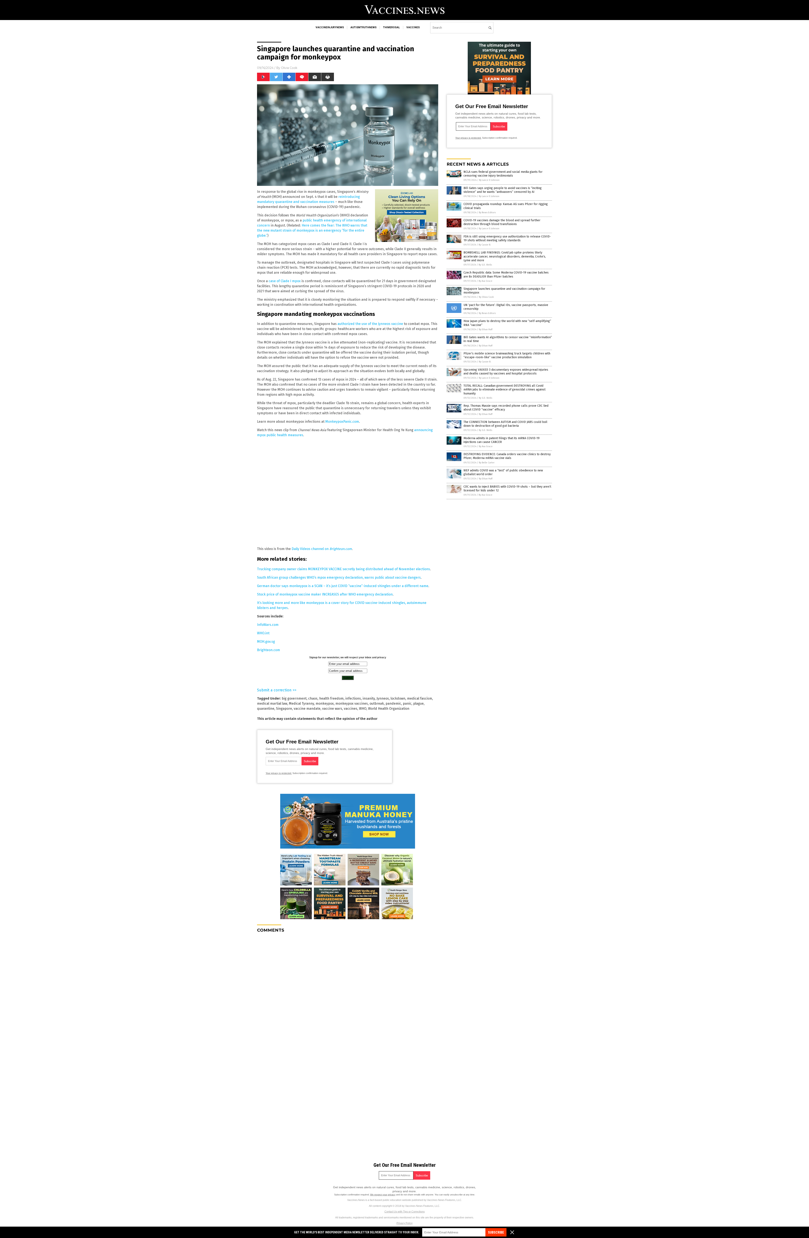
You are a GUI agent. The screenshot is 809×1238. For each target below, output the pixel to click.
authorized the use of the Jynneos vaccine (370, 324)
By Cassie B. (485, 244)
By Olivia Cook (486, 297)
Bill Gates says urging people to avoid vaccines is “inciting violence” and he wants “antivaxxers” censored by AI (502, 190)
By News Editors (487, 212)
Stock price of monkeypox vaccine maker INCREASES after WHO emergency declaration (325, 594)
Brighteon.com (268, 650)
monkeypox (325, 703)
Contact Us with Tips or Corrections (404, 1211)
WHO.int (263, 633)
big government (294, 698)
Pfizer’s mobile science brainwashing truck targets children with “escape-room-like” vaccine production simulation (506, 355)
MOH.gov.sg (266, 642)
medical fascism (419, 698)
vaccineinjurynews (330, 27)
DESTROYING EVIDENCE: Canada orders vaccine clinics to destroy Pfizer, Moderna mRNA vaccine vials (507, 456)
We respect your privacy (382, 1194)
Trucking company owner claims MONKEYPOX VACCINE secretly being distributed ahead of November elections (343, 569)
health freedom (331, 698)
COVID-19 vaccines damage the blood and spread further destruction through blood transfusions (501, 222)
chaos (312, 698)
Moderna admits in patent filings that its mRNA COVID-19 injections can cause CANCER (501, 440)
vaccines (413, 27)
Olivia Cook (289, 68)
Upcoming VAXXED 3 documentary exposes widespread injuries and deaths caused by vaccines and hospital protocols (505, 371)
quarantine (265, 709)
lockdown (398, 698)
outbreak (377, 703)
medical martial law (272, 703)
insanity (369, 698)
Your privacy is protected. (279, 773)
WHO (362, 709)
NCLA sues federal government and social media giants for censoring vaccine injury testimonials (502, 173)
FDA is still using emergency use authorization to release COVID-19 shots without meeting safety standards (507, 238)
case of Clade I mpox (285, 281)
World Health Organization (388, 709)
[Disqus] (347, 988)
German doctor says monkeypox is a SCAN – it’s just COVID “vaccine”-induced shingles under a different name (342, 586)
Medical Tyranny (301, 703)
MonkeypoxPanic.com (342, 422)
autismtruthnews (363, 27)
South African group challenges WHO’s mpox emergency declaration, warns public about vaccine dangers (339, 577)
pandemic (393, 703)
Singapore (284, 709)
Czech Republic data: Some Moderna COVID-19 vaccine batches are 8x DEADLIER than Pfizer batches (506, 274)
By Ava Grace (485, 281)
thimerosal (391, 27)
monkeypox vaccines (351, 703)
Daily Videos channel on (322, 549)
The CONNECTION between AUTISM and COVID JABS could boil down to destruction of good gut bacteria (505, 424)
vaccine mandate (307, 709)
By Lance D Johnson (489, 180)
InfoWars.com (268, 625)
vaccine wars (332, 709)
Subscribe (496, 1232)
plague (418, 703)
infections (353, 698)
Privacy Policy (404, 1223)
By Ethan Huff (485, 329)
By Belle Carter (486, 462)
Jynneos (382, 698)
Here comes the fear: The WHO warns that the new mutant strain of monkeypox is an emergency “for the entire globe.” (312, 230)
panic (407, 703)
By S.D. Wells (485, 264)
